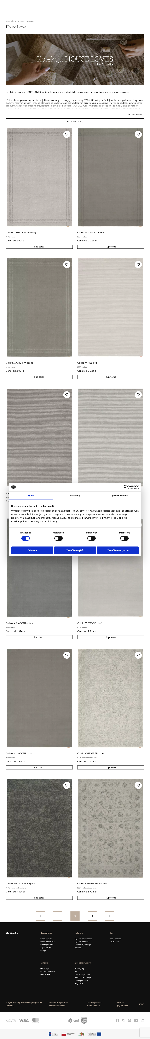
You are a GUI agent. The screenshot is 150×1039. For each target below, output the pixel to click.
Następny (109, 916)
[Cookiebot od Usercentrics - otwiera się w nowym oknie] (126, 487)
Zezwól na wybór (75, 550)
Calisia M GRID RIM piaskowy (21, 232)
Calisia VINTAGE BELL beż (91, 753)
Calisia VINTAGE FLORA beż (92, 883)
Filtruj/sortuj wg (75, 121)
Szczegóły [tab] (75, 495)
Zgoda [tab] (31, 495)
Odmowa (32, 550)
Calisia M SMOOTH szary (19, 753)
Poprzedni (40, 916)
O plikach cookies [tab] (119, 495)
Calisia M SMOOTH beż (89, 623)
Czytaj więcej (135, 114)
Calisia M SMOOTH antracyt (21, 623)
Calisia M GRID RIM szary (90, 232)
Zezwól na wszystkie (117, 550)
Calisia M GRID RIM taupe (19, 362)
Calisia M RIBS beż (87, 362)
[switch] (58, 538)
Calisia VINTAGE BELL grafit (20, 883)
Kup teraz (39, 246)
